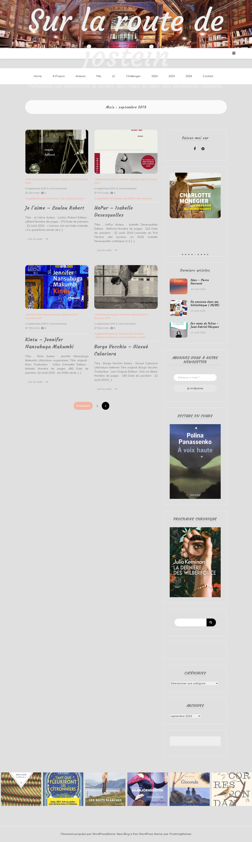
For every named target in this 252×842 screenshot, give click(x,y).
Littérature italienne (105, 337)
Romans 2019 (33, 318)
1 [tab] (182, 254)
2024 (154, 76)
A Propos (59, 76)
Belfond (107, 198)
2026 (189, 76)
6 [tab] (198, 254)
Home (38, 76)
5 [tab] (195, 254)
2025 (172, 76)
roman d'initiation (128, 337)
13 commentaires (126, 188)
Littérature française (37, 179)
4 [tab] (192, 254)
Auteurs (81, 76)
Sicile (142, 337)
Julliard (70, 198)
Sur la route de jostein (126, 38)
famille (117, 198)
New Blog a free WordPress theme (139, 834)
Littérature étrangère (37, 314)
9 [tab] (207, 254)
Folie (62, 198)
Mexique (147, 198)
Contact (208, 76)
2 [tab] (185, 254)
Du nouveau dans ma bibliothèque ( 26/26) (205, 303)
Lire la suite (35, 239)
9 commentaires (57, 188)
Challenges (133, 76)
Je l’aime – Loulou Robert (54, 208)
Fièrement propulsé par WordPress (84, 834)
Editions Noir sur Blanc (132, 333)
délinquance (110, 333)
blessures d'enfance (46, 198)
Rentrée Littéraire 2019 (63, 179)
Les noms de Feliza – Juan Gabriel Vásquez (205, 325)
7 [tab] (201, 254)
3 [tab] (188, 254)
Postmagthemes (180, 834)
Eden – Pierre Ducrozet (200, 281)
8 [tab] (204, 254)
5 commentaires (57, 324)
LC (113, 76)
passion (80, 198)
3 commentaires (126, 324)
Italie (138, 198)
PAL (98, 76)
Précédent (83, 406)
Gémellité (128, 198)
